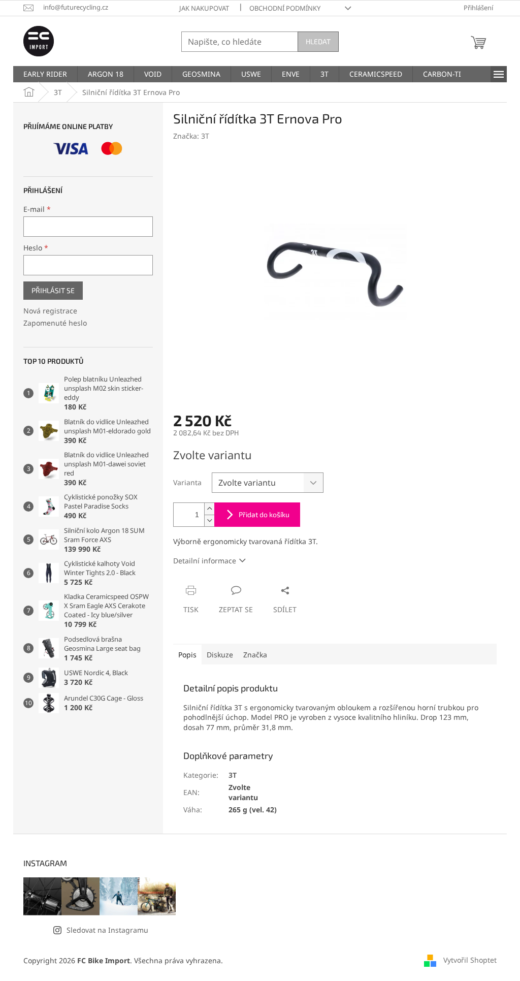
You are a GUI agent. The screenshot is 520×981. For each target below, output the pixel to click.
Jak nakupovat (204, 8)
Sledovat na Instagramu (107, 930)
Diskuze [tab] (220, 654)
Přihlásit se (53, 290)
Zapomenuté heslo (55, 323)
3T (233, 775)
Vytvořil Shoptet (470, 960)
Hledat (318, 41)
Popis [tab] (187, 654)
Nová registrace (50, 310)
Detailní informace (204, 560)
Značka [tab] (255, 654)
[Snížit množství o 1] (209, 520)
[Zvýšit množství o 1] (209, 509)
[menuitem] (45, 74)
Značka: (191, 136)
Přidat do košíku (264, 514)
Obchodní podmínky (284, 8)
